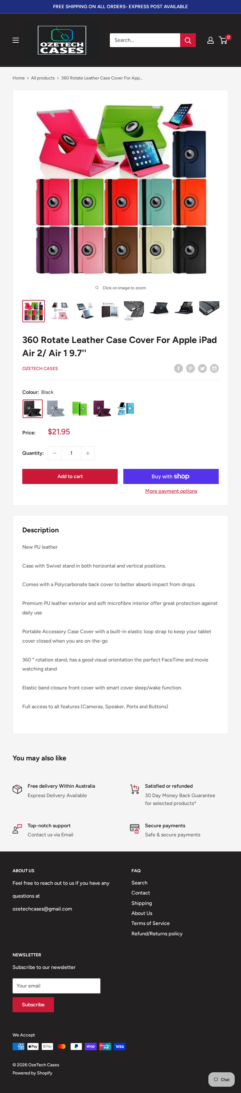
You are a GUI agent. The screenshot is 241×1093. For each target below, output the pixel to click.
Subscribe (33, 1005)
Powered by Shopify (32, 1073)
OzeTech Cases (40, 368)
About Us (141, 913)
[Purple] (102, 408)
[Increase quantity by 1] (87, 453)
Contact (140, 893)
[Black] (33, 409)
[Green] (79, 408)
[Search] (188, 40)
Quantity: (33, 453)
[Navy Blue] (56, 408)
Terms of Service (150, 923)
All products (43, 78)
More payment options (171, 491)
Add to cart (70, 476)
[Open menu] (16, 40)
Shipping (141, 903)
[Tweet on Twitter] (202, 368)
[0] (223, 40)
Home (19, 78)
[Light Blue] (125, 408)
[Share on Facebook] (178, 368)
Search (139, 883)
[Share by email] (214, 368)
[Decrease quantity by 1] (54, 453)
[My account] (210, 40)
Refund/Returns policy (157, 934)
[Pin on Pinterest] (190, 368)
